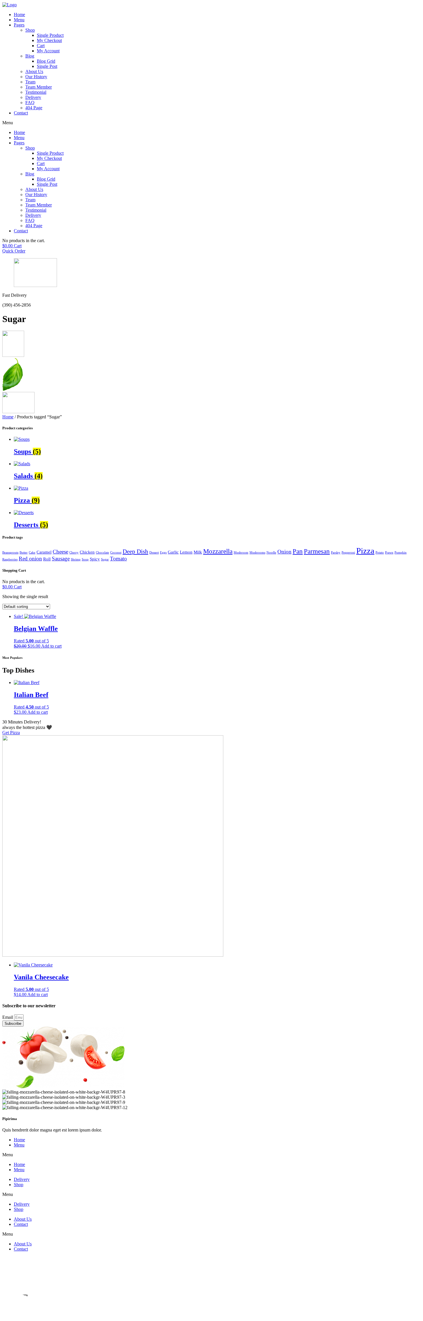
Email (8, 1017)
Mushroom (241, 552)
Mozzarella (218, 551)
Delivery (33, 97)
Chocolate (102, 552)
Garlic (173, 552)
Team (30, 81)
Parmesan (317, 551)
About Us (34, 71)
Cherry (74, 552)
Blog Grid (46, 61)
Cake (32, 552)
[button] (211, 122)
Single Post (47, 66)
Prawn (389, 552)
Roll (47, 558)
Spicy (95, 558)
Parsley (335, 552)
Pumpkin (401, 552)
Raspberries (10, 559)
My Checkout (49, 40)
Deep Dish (135, 551)
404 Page (33, 107)
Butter (24, 552)
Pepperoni (348, 552)
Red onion (30, 559)
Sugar (105, 559)
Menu (19, 19)
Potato (380, 552)
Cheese (60, 552)
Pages (19, 24)
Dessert (154, 552)
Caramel (44, 552)
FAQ (30, 102)
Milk (198, 552)
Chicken (87, 552)
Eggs (163, 552)
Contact (21, 112)
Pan (298, 551)
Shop (30, 30)
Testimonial (35, 92)
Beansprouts (10, 552)
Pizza (365, 550)
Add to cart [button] (51, 646)
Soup (85, 559)
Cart (41, 45)
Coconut (115, 552)
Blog (29, 55)
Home (19, 14)
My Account (48, 50)
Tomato (118, 559)
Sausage (61, 559)
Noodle (271, 552)
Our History (36, 76)
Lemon (186, 552)
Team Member (38, 87)
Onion (284, 552)
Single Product (50, 35)
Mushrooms (257, 552)
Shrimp (76, 559)
